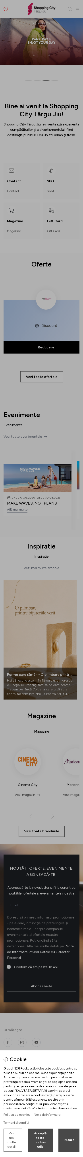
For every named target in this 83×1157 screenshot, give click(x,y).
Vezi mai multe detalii (11, 1140)
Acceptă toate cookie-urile (40, 1140)
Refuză (69, 1140)
